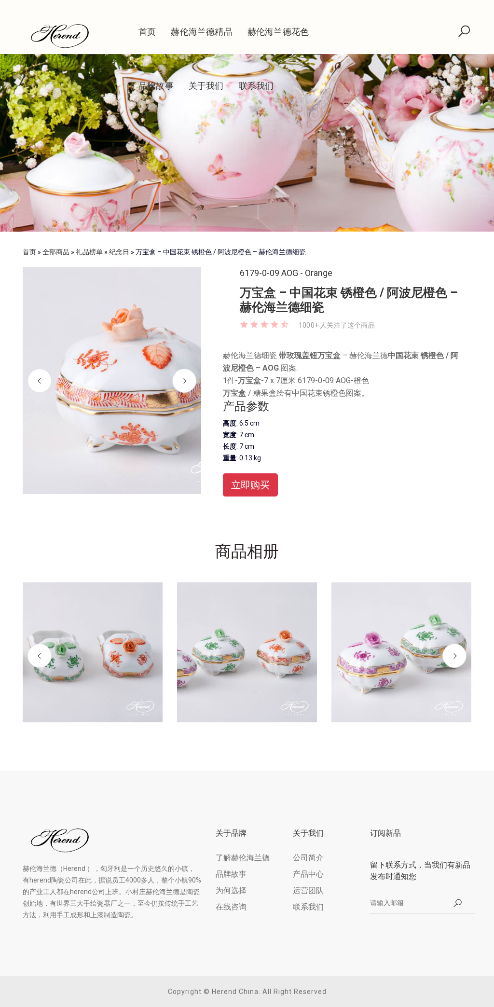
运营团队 (308, 890)
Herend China (235, 991)
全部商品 (55, 252)
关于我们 (206, 86)
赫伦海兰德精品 (201, 32)
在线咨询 (231, 906)
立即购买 (250, 485)
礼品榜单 (89, 252)
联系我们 (256, 86)
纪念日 (119, 252)
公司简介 (308, 857)
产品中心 (308, 874)
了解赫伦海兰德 (243, 857)
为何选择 (231, 890)
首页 (147, 32)
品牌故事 (156, 86)
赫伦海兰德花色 (278, 32)
